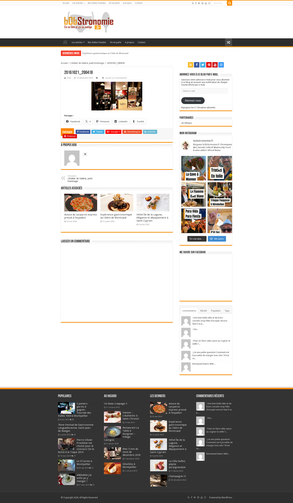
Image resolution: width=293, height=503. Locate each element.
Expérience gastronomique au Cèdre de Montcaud (105, 53)
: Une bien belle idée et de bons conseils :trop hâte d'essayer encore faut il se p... (209, 320)
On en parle (114, 3)
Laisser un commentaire (116, 78)
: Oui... (195, 329)
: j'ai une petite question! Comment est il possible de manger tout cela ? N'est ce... (210, 355)
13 (75, 435)
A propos (127, 3)
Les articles (77, 3)
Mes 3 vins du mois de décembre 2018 (131, 452)
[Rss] (193, 3)
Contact (138, 3)
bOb (69, 78)
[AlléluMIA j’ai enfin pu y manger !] (66, 479)
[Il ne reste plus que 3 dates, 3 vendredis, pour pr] (220, 168)
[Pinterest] (202, 3)
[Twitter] (199, 3)
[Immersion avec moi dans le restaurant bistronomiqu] (193, 168)
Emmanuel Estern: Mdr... (203, 364)
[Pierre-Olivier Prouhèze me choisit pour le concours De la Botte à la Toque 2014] (66, 444)
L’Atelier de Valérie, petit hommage (80, 179)
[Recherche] (229, 3)
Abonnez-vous (193, 100)
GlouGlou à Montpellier (129, 465)
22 (73, 420)
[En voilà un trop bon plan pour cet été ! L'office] (220, 220)
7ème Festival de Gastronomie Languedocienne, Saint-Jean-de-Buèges (75, 427)
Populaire (215, 310)
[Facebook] (196, 3)
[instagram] (209, 3)
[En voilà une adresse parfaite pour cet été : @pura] (193, 220)
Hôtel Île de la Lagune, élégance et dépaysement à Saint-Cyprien (152, 217)
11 (75, 456)
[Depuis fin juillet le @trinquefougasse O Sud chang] (220, 194)
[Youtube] (205, 3)
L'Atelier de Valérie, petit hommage (87, 63)
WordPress (226, 497)
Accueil (66, 3)
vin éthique (186, 123)
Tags (227, 310)
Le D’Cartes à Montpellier (84, 463)
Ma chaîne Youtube (96, 3)
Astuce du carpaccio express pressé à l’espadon (80, 216)
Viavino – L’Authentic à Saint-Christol (131, 415)
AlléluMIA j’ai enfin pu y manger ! (84, 478)
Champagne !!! (177, 476)
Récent (203, 310)
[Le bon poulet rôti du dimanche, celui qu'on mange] (193, 194)
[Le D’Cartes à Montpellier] (66, 465)
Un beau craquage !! (115, 403)
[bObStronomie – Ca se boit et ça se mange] (88, 22)
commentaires (189, 310)
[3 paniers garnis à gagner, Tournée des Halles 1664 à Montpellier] (66, 408)
